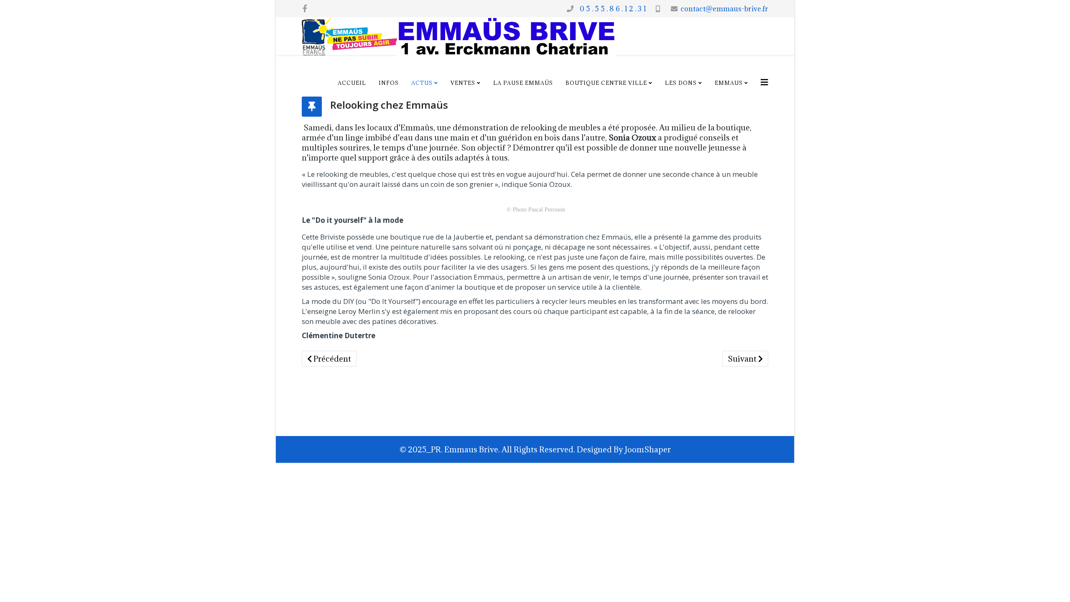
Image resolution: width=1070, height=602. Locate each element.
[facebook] (305, 8)
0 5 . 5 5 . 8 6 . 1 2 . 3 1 (611, 8)
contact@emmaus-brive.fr (724, 8)
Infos (389, 82)
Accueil (352, 82)
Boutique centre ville (606, 82)
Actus (422, 82)
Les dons (681, 82)
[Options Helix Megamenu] (764, 82)
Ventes (463, 82)
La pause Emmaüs (523, 82)
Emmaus (729, 82)
